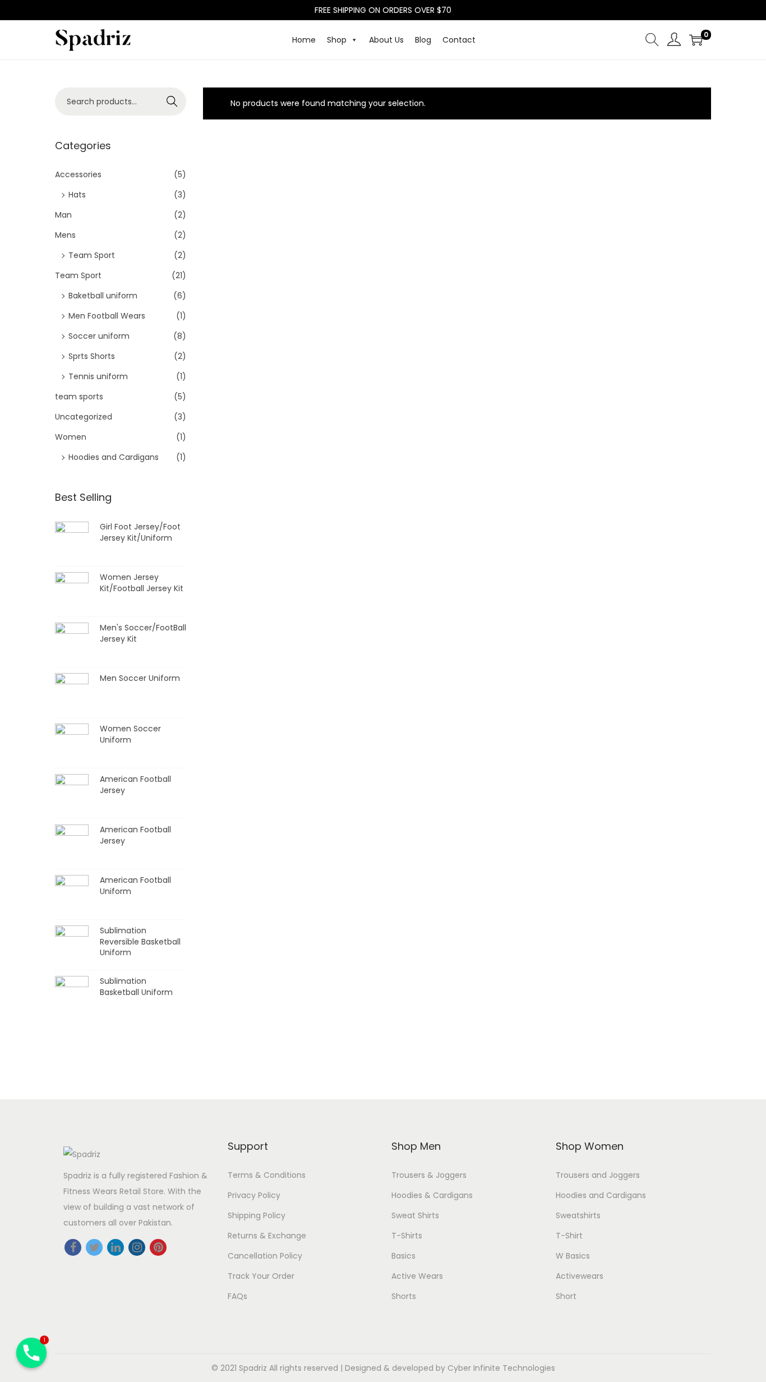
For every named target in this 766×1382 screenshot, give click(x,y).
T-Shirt (569, 1235)
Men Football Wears (106, 315)
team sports (79, 396)
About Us (386, 39)
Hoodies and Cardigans (113, 457)
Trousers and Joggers (598, 1175)
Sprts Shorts (91, 356)
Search (172, 101)
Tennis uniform (98, 376)
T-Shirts (406, 1235)
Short (566, 1296)
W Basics (573, 1255)
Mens (65, 235)
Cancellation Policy (265, 1255)
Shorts (403, 1296)
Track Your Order (261, 1276)
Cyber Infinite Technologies (501, 1368)
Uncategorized (83, 416)
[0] (696, 40)
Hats (77, 194)
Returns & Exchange (267, 1235)
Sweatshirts (578, 1215)
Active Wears (417, 1276)
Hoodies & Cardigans (432, 1195)
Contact (459, 39)
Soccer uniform (99, 336)
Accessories (78, 174)
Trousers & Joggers (429, 1175)
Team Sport (91, 255)
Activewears (579, 1276)
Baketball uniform (102, 295)
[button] (352, 39)
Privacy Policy (254, 1195)
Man (63, 214)
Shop (337, 39)
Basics (403, 1255)
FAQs (237, 1296)
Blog (423, 39)
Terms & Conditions (267, 1175)
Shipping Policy (256, 1215)
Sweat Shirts (415, 1215)
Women (70, 437)
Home (304, 39)
